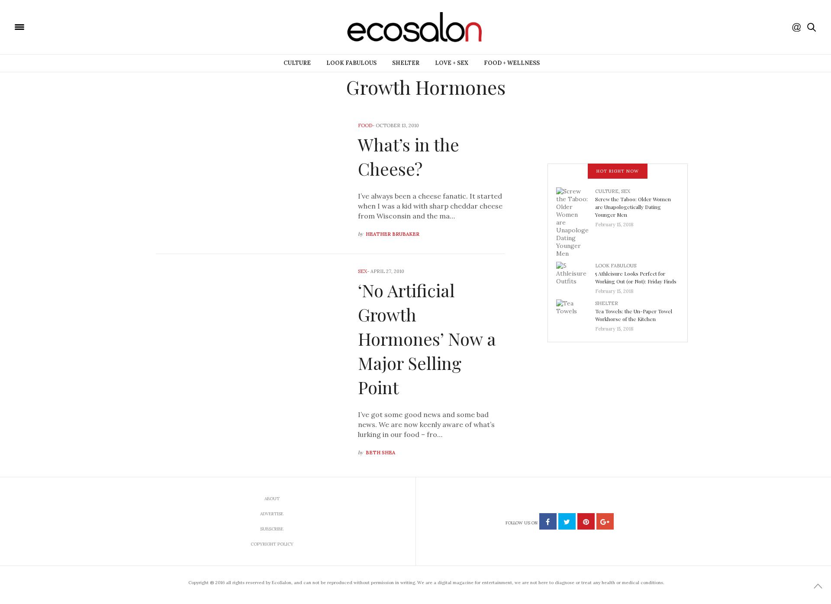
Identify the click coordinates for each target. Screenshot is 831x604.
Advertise (271, 514)
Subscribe (271, 529)
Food (365, 125)
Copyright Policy (272, 544)
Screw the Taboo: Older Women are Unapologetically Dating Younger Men (633, 207)
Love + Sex (451, 63)
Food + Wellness (512, 63)
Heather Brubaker (392, 234)
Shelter (405, 63)
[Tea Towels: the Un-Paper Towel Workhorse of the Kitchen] (575, 313)
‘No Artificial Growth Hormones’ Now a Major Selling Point (427, 338)
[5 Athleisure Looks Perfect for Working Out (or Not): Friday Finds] (575, 276)
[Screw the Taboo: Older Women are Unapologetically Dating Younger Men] (575, 221)
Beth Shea (380, 453)
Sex (362, 271)
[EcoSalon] (71, 26)
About (272, 498)
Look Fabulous (351, 63)
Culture (297, 63)
